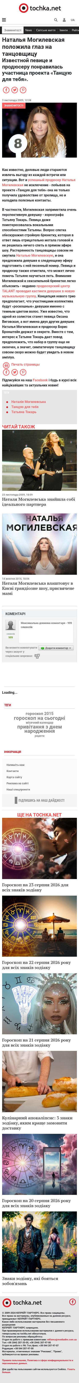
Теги (8, 705)
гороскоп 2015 (40, 713)
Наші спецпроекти (18, 789)
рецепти (39, 735)
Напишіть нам (15, 764)
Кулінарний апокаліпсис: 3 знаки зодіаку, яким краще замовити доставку (37, 1123)
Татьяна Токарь (23, 412)
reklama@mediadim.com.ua (62, 1339)
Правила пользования (14, 1360)
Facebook (40, 380)
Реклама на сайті (17, 783)
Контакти (13, 771)
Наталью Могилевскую (34, 255)
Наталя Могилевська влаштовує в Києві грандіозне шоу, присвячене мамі (38, 588)
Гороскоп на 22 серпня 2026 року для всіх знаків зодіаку (36, 964)
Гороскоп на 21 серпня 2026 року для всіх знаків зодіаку (36, 1042)
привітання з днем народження (39, 729)
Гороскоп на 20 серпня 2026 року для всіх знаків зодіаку (36, 1203)
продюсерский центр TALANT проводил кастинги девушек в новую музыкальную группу (38, 291)
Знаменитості (12, 30)
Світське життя (45, 30)
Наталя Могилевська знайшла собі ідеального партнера (38, 501)
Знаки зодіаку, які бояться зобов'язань (30, 1280)
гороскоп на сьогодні (39, 718)
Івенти (64, 30)
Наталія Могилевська (28, 402)
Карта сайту (14, 777)
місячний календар (39, 722)
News (28, 30)
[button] (64, 20)
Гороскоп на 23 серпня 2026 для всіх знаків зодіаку (35, 887)
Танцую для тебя (25, 407)
